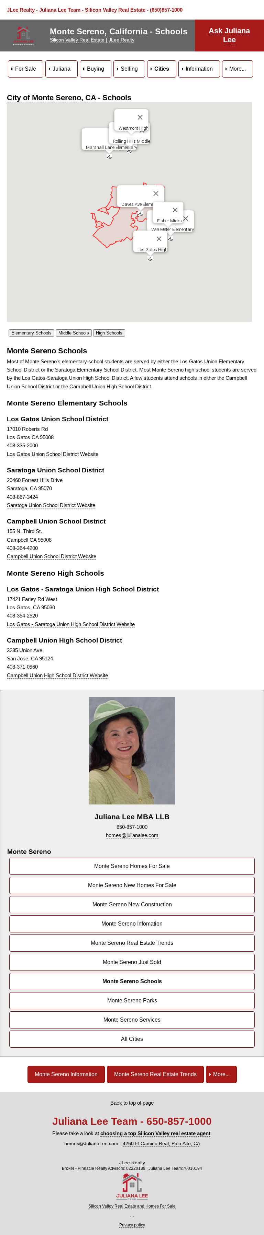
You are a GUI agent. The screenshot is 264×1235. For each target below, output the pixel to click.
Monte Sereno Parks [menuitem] (132, 1000)
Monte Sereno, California (98, 31)
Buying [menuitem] (95, 69)
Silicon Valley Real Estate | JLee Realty (92, 40)
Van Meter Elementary (172, 229)
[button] (140, 213)
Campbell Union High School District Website (57, 675)
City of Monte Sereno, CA (51, 97)
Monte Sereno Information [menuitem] (66, 1074)
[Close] (155, 193)
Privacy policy (132, 1225)
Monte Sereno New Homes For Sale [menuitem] (132, 885)
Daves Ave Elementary (142, 204)
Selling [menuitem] (129, 69)
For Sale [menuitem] (25, 69)
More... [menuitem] (237, 69)
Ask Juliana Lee (229, 35)
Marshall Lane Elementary (111, 147)
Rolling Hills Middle (131, 141)
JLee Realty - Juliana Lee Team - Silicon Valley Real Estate (76, 10)
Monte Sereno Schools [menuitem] (132, 981)
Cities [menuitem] (161, 69)
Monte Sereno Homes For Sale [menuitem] (132, 866)
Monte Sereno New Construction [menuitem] (132, 904)
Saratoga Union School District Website (51, 505)
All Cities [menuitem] (132, 1039)
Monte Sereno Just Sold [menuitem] (132, 962)
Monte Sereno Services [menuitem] (132, 1020)
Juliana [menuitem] (61, 69)
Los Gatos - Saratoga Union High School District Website (71, 624)
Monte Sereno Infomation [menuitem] (132, 924)
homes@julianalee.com (132, 835)
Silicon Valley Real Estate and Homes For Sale (132, 1206)
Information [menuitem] (199, 69)
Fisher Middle (170, 220)
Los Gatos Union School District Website (52, 454)
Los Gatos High (152, 249)
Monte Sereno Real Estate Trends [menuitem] (132, 943)
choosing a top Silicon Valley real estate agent (155, 1133)
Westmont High (133, 128)
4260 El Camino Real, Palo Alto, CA (161, 1143)
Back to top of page (132, 1103)
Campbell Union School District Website (51, 556)
